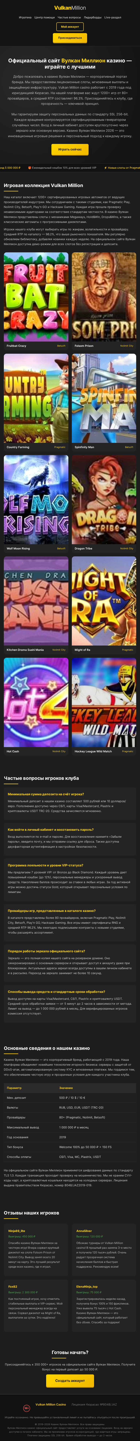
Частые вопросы (69, 17)
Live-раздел (112, 17)
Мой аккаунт (70, 26)
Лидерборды (93, 17)
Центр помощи (44, 17)
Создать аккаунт (70, 1380)
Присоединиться (70, 37)
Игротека (25, 17)
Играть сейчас (70, 149)
